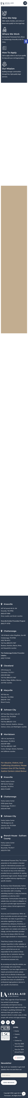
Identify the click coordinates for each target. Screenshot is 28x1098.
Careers (17, 1034)
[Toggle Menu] (25, 3)
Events (17, 1031)
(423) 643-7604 (5, 808)
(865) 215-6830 (5, 789)
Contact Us (18, 1040)
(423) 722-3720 (5, 828)
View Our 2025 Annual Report (19, 1045)
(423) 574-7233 (5, 850)
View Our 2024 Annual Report (19, 1051)
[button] (26, 41)
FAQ (16, 1037)
